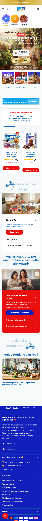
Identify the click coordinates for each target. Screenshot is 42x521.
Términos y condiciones (11, 498)
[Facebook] (4, 443)
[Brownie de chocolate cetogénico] (31, 140)
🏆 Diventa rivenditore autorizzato (16, 462)
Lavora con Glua (8, 469)
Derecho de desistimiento (12, 502)
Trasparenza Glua (9, 487)
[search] (6, 9)
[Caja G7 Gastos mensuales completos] (11, 140)
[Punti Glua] (5, 516)
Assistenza (6, 495)
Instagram (11, 449)
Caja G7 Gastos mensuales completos (11, 154)
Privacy (8, 408)
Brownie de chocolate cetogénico (31, 154)
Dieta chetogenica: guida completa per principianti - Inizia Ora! (18, 384)
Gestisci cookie (29, 408)
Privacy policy (7, 505)
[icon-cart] (37, 9)
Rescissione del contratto (12, 480)
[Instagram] (4, 449)
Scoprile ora (29, 2)
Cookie (15, 408)
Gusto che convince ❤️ (21, 112)
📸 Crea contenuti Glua (11, 466)
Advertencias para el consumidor (15, 491)
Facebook (11, 444)
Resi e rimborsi (8, 484)
